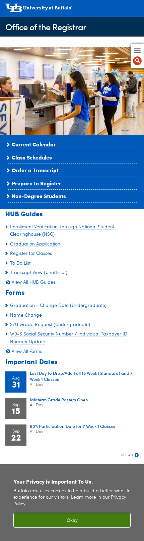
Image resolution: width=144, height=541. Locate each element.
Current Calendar (34, 144)
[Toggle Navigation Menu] (137, 56)
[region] (72, 502)
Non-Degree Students (39, 196)
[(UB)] (72, 10)
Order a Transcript (35, 170)
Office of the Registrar (45, 27)
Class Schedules (32, 157)
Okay (72, 520)
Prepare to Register (36, 183)
